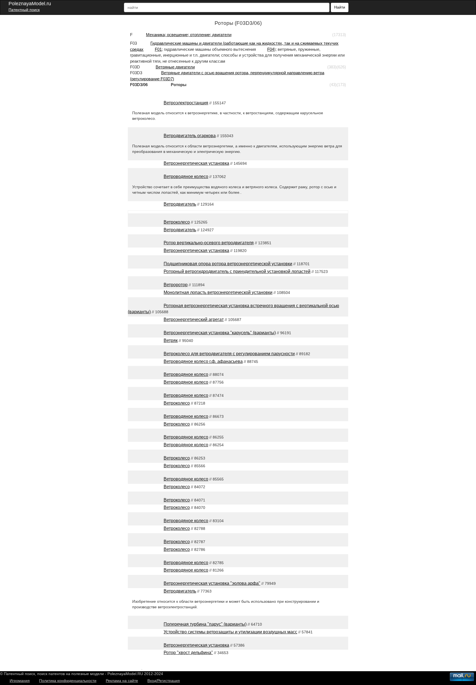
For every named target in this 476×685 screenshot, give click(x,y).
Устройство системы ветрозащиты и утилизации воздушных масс (230, 632)
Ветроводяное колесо (186, 176)
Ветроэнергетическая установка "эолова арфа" (212, 583)
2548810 (134, 668)
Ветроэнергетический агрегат (194, 319)
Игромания (20, 680)
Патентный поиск (24, 9)
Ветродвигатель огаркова (190, 135)
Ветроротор (176, 284)
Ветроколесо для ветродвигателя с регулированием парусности (229, 353)
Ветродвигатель (180, 204)
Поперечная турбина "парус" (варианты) (205, 624)
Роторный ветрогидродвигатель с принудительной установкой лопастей (237, 271)
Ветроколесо (177, 222)
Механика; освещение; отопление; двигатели (188, 34)
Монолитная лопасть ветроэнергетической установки (218, 292)
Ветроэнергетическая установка (196, 163)
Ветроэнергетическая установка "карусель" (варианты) (220, 332)
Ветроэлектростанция (186, 102)
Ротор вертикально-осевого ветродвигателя (209, 242)
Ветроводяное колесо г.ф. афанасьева (203, 361)
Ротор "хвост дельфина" (188, 652)
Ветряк (171, 340)
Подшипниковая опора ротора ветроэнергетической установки (228, 263)
